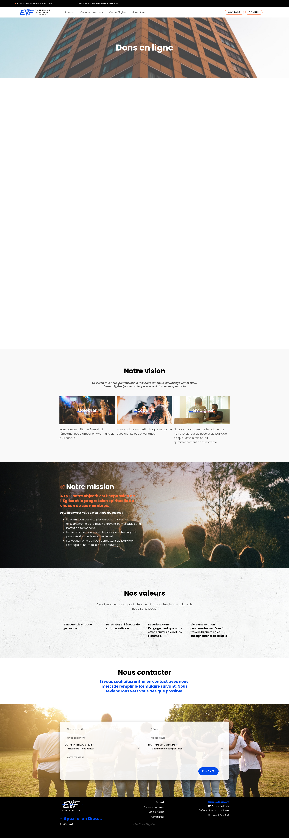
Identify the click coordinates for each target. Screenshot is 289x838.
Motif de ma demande (161, 745)
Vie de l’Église (117, 12)
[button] (33, 4)
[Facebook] (265, 3)
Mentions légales (144, 824)
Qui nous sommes (91, 12)
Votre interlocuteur (78, 745)
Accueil (69, 12)
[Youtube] (271, 3)
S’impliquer (139, 12)
